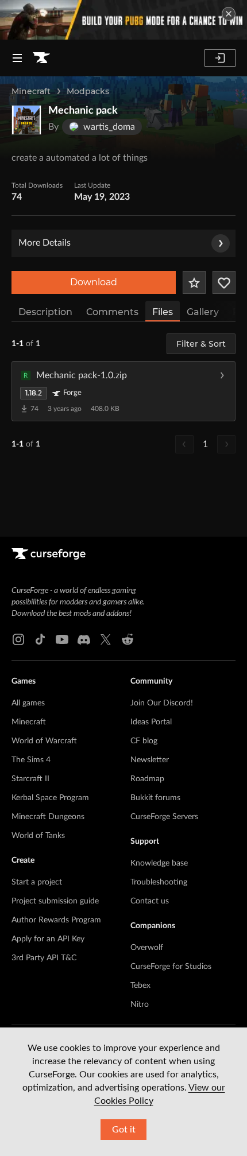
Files (162, 312)
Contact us (149, 901)
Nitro (139, 1004)
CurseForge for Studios (170, 967)
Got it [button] (124, 1129)
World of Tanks (38, 836)
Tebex (140, 986)
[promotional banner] (123, 20)
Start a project (36, 882)
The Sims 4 (31, 760)
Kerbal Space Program (50, 798)
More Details (44, 242)
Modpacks (88, 91)
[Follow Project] (224, 282)
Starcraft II (30, 779)
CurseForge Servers (164, 817)
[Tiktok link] (40, 639)
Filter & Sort (201, 344)
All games (28, 703)
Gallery (203, 312)
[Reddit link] (127, 639)
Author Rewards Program (56, 920)
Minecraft (31, 91)
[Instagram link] (18, 639)
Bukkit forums (155, 798)
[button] (123, 391)
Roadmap (147, 779)
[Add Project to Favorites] (194, 282)
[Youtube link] (62, 639)
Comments (112, 312)
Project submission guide (55, 901)
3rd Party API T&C (43, 958)
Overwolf (146, 948)
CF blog (143, 741)
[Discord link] (84, 639)
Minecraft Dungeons (47, 817)
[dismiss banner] (229, 14)
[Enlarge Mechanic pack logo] (26, 120)
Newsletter (149, 760)
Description (45, 312)
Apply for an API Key (47, 939)
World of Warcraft (44, 741)
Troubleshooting (158, 882)
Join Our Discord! (161, 703)
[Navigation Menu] (17, 58)
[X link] (106, 639)
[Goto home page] (41, 58)
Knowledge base (159, 863)
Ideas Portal (151, 722)
